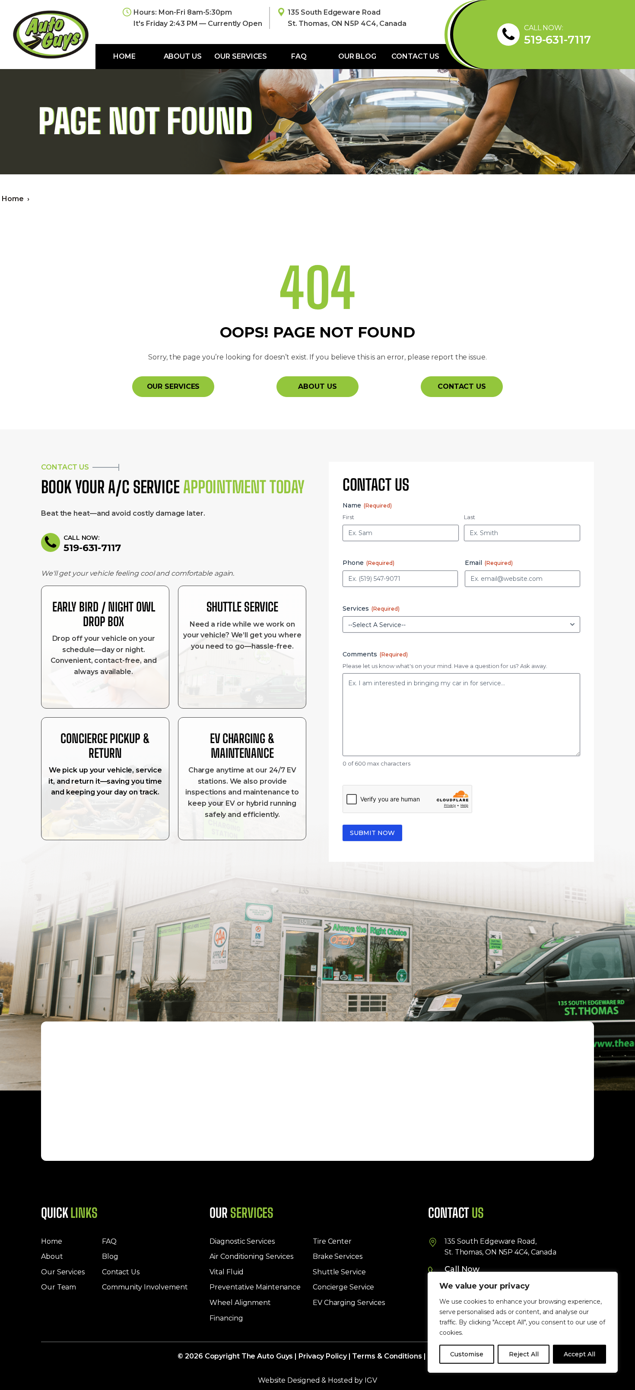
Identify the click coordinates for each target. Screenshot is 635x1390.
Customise (466, 1354)
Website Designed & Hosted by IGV (317, 1380)
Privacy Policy (322, 1356)
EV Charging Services (349, 1303)
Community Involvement (145, 1287)
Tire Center (332, 1241)
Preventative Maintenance (255, 1287)
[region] (523, 1322)
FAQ (299, 56)
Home (124, 56)
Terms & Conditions (387, 1356)
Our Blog (357, 56)
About (52, 1256)
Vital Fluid (227, 1272)
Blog (110, 1256)
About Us (183, 56)
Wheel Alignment (240, 1303)
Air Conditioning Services (251, 1256)
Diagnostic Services (242, 1241)
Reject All (524, 1354)
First (348, 517)
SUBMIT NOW (372, 833)
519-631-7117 (557, 40)
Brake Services (337, 1256)
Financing (226, 1318)
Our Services (240, 56)
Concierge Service (343, 1287)
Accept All (579, 1354)
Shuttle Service (339, 1272)
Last (469, 517)
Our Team (58, 1287)
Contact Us (415, 56)
